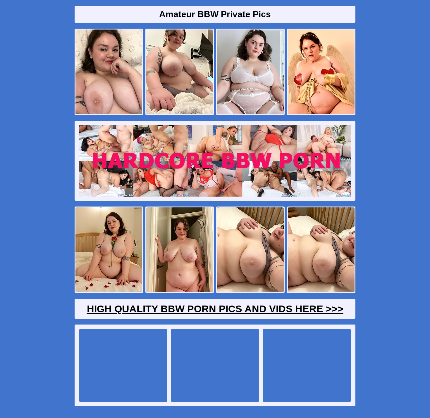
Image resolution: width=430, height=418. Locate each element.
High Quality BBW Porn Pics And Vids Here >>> (215, 308)
